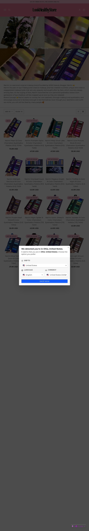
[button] (78, 526)
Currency (52, 270)
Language (28, 270)
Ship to (27, 260)
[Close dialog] (68, 247)
